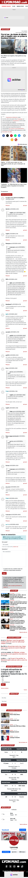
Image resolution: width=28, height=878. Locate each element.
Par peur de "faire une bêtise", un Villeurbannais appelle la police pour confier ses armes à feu (14, 659)
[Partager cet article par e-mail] (12, 139)
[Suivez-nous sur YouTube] (18, 867)
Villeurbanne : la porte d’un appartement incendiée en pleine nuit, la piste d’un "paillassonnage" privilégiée (18, 628)
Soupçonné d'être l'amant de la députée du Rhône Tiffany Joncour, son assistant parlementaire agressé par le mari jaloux (18, 615)
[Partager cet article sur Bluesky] (19, 135)
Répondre (8, 205)
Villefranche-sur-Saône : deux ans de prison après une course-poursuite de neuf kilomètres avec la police (18, 597)
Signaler (25, 205)
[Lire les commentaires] (16, 139)
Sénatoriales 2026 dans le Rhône (17, 726)
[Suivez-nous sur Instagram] (14, 867)
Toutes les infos (22, 632)
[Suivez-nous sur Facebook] (14, 841)
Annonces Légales (20, 6)
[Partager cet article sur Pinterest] (11, 135)
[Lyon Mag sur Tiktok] (22, 867)
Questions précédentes (4, 688)
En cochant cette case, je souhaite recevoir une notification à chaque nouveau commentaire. (13, 569)
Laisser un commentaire (6, 194)
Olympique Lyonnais (14, 732)
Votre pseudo (5, 542)
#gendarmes (16, 120)
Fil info (13, 6)
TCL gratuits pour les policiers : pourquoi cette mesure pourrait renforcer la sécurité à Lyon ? (17, 622)
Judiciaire (12, 612)
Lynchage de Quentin (15, 737)
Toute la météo (23, 824)
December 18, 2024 (7, 131)
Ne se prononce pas (6, 682)
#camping (19, 119)
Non (3, 680)
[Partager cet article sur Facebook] (3, 135)
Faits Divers (5, 29)
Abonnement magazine (6, 6)
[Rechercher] (26, 2)
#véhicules (14, 117)
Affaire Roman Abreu (15, 714)
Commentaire (5, 549)
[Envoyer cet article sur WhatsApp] (15, 135)
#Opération (9, 117)
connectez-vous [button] (15, 546)
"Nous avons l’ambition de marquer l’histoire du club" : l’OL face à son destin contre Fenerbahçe (18, 609)
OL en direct (12, 606)
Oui (2, 678)
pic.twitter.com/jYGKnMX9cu (16, 128)
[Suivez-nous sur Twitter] (10, 867)
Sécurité (11, 619)
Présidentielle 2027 (14, 720)
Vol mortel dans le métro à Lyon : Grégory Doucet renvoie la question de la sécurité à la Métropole (13, 647)
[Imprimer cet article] (24, 135)
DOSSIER (11, 713)
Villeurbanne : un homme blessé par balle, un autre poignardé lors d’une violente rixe (14, 653)
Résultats (25, 689)
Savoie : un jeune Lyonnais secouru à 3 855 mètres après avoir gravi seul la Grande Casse (18, 603)
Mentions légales (16, 871)
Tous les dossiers (22, 742)
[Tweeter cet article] (7, 135)
